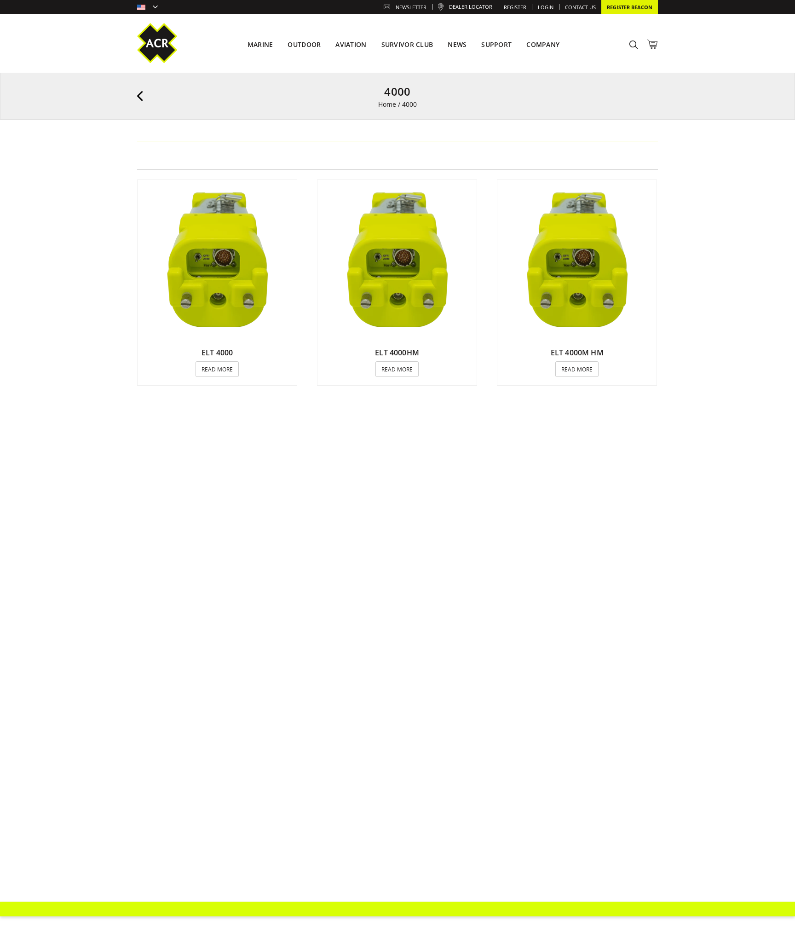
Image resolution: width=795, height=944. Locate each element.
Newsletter (411, 7)
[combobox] (147, 7)
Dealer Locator (470, 6)
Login (545, 7)
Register (515, 7)
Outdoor (304, 44)
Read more (217, 369)
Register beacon (629, 7)
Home (387, 104)
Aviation (350, 44)
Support (496, 44)
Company (542, 44)
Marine (260, 44)
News (457, 44)
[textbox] (147, 7)
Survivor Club (407, 44)
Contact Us (580, 7)
